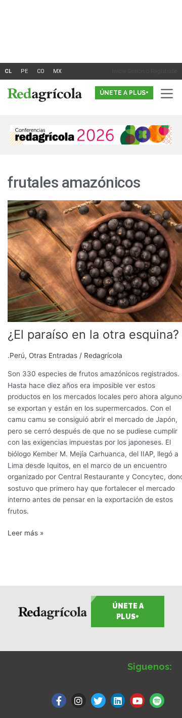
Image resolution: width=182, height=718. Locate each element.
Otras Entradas (53, 355)
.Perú (16, 355)
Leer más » (25, 532)
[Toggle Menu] (169, 93)
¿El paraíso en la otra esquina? (93, 334)
